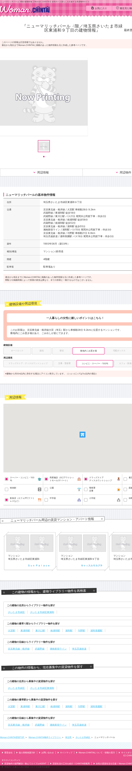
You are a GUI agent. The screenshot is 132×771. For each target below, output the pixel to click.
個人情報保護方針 (27, 752)
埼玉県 (68, 737)
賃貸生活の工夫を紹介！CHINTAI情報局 (71, 763)
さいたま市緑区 (83, 737)
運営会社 (8, 752)
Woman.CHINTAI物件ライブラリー (45, 737)
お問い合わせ (47, 752)
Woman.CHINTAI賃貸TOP (12, 737)
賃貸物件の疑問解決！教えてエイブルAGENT (25, 763)
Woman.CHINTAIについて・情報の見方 (97, 752)
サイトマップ (66, 752)
